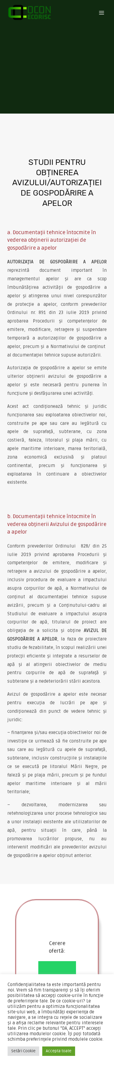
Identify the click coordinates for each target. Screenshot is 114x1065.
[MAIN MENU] (101, 12)
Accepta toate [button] (58, 1051)
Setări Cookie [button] (23, 1051)
